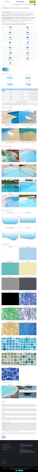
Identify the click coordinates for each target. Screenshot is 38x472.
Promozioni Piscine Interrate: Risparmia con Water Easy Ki (26, 446)
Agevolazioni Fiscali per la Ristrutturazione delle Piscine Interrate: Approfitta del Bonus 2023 (28, 451)
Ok (16, 470)
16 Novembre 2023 (22, 447)
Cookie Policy (3, 461)
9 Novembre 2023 (22, 453)
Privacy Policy (3, 463)
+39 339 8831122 (5, 449)
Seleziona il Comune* (5, 421)
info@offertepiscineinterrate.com (8, 447)
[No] (36, 469)
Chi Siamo (3, 459)
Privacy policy (20, 470)
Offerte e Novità (22, 449)
